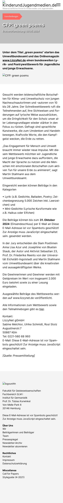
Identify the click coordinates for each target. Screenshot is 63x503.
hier (41, 309)
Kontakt (7, 456)
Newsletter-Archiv (12, 442)
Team (6, 435)
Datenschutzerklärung (15, 463)
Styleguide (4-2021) (14, 477)
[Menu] (58, 5)
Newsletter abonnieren (15, 446)
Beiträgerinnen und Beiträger (18, 432)
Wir (4, 428)
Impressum (9, 459)
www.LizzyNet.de (14, 60)
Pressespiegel (10, 439)
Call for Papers (11, 473)
